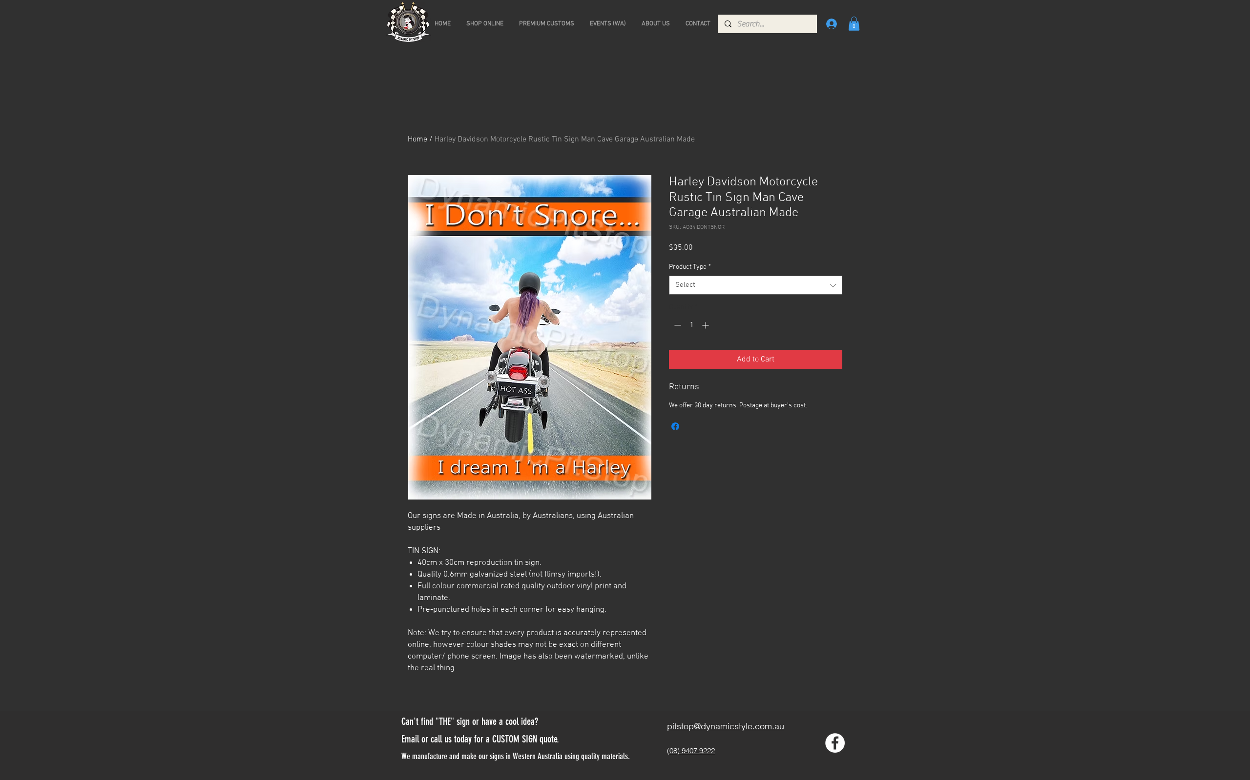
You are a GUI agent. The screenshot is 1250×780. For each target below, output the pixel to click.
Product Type (690, 267)
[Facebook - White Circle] (835, 743)
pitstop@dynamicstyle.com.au (725, 726)
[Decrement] (676, 325)
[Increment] (706, 325)
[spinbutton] (691, 325)
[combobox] (755, 285)
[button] (854, 24)
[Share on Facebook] (675, 426)
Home (417, 139)
